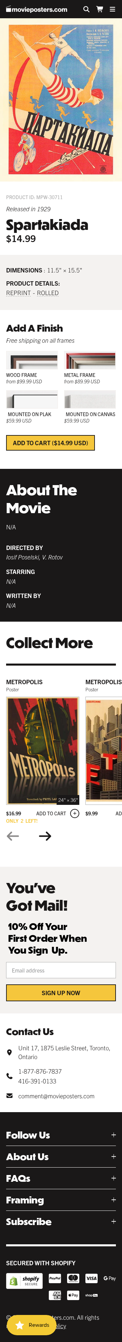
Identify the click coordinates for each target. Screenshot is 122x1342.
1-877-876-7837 (40, 1071)
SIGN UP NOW (61, 993)
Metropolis (24, 682)
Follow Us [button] (28, 1135)
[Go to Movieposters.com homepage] (36, 9)
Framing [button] (25, 1199)
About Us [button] (27, 1156)
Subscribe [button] (29, 1221)
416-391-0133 (37, 1081)
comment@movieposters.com (56, 1096)
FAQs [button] (18, 1178)
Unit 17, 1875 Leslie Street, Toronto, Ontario (64, 1052)
